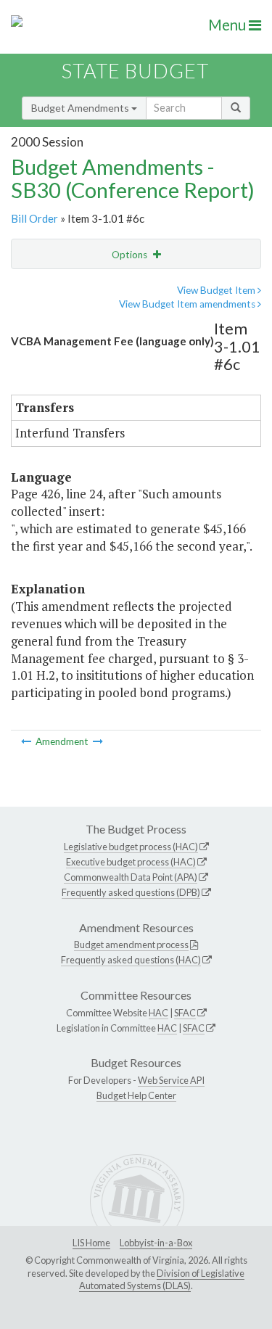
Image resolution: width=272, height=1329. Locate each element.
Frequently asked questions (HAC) (131, 960)
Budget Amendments (81, 108)
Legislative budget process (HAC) (131, 846)
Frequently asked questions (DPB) (131, 892)
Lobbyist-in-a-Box (156, 1242)
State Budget (135, 71)
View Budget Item (217, 290)
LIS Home (91, 1242)
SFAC (185, 1013)
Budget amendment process (131, 944)
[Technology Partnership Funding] (98, 741)
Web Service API (171, 1080)
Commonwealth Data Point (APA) (130, 877)
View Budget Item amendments (188, 304)
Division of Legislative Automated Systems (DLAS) (161, 1279)
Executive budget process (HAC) (131, 862)
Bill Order (34, 218)
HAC (158, 1013)
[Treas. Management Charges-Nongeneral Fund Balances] (27, 741)
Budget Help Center (136, 1095)
